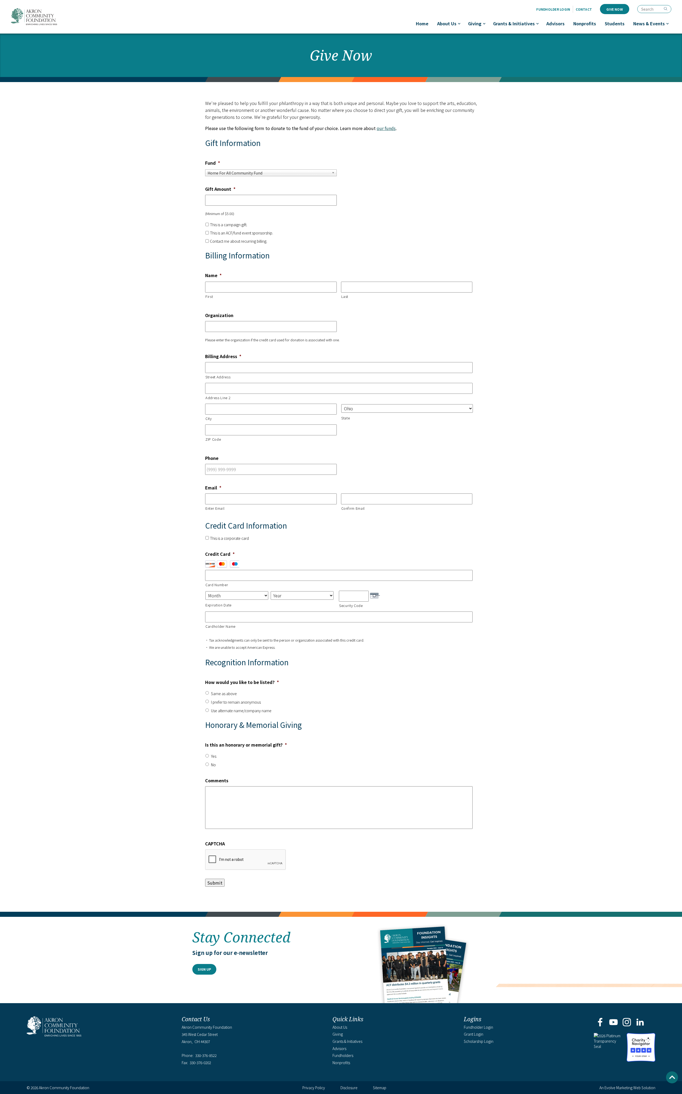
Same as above (224, 693)
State (345, 417)
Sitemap (379, 1087)
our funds (386, 128)
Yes (213, 756)
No (213, 764)
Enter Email (214, 508)
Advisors (555, 23)
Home (422, 23)
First (209, 296)
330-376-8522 (206, 1055)
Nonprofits (584, 23)
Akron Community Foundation (34, 16)
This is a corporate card (229, 538)
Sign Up (204, 969)
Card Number (216, 584)
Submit (214, 883)
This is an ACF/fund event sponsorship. (241, 233)
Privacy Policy (313, 1087)
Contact (584, 9)
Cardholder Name (220, 626)
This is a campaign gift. (228, 224)
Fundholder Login (553, 9)
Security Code (351, 605)
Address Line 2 (217, 397)
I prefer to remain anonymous (236, 702)
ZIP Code (213, 439)
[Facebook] (600, 1022)
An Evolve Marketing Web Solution (627, 1087)
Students (614, 23)
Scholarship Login (478, 1041)
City (208, 418)
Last (344, 296)
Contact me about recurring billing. (238, 241)
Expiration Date (218, 604)
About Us (446, 23)
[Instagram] (627, 1022)
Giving (474, 23)
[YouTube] (613, 1022)
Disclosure (349, 1087)
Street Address (217, 376)
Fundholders (342, 1055)
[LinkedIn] (640, 1022)
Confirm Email (353, 508)
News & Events (649, 23)
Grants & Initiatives (514, 23)
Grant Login (473, 1034)
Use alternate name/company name (241, 710)
